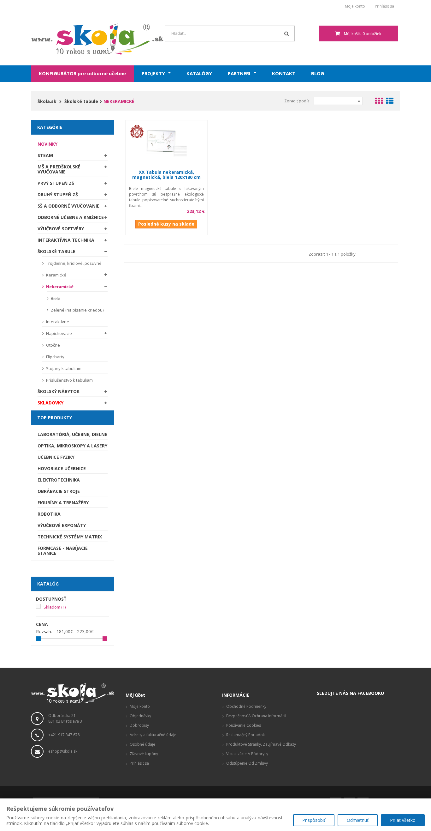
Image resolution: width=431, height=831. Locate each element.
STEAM (45, 155)
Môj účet (135, 695)
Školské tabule (56, 251)
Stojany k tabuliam (63, 368)
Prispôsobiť (313, 820)
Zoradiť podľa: (297, 101)
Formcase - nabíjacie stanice (63, 550)
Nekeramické (59, 286)
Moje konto (355, 6)
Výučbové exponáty (62, 525)
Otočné (52, 345)
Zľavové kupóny (144, 753)
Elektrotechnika (59, 480)
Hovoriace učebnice (62, 468)
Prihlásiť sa (384, 6)
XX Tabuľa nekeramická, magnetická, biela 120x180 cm (166, 174)
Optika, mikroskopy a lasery (72, 446)
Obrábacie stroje (59, 491)
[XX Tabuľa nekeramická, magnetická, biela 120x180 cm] (166, 142)
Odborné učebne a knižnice (71, 217)
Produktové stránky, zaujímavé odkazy (261, 744)
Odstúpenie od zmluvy (247, 763)
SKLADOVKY (50, 403)
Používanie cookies (243, 725)
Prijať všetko (403, 820)
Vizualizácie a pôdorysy (247, 753)
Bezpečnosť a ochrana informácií (256, 716)
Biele (55, 298)
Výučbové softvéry (61, 229)
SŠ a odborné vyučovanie (68, 206)
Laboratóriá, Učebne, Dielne (72, 434)
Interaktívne (57, 322)
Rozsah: (44, 631)
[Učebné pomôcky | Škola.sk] (72, 39)
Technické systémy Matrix (70, 537)
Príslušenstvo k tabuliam (69, 380)
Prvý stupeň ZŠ (56, 183)
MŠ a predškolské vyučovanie (59, 169)
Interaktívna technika (66, 240)
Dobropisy (139, 725)
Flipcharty (54, 357)
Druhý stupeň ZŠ (58, 194)
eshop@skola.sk (62, 751)
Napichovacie (58, 333)
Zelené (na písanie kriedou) (76, 310)
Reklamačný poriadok (245, 734)
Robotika (49, 514)
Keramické (55, 275)
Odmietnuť (358, 820)
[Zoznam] (389, 102)
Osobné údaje (142, 744)
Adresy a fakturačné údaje (153, 734)
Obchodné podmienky (246, 706)
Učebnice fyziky (56, 457)
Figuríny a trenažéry (63, 503)
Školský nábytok (59, 391)
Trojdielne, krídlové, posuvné (73, 263)
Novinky (47, 144)
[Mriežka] (379, 102)
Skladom (55, 607)
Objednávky (140, 716)
